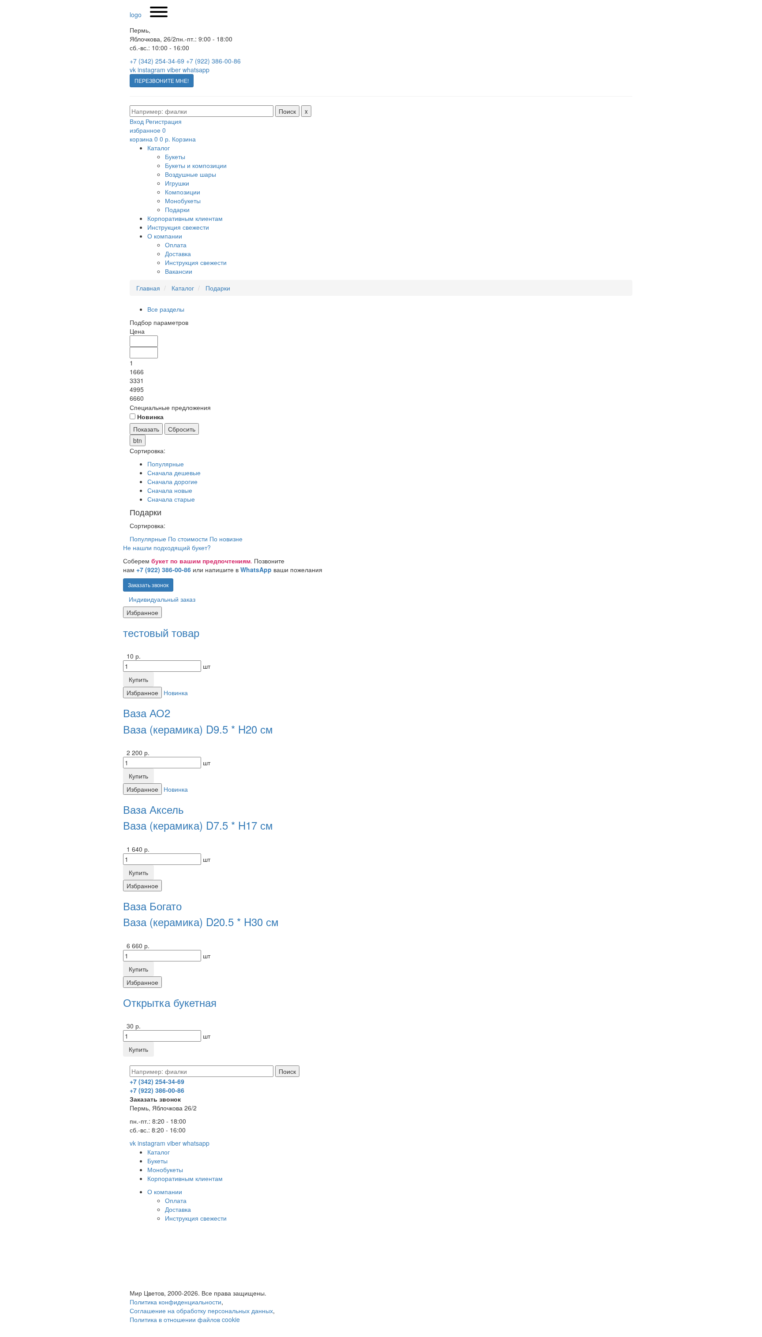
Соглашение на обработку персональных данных (201, 1310)
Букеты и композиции (196, 165)
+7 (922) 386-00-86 (213, 60)
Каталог (158, 147)
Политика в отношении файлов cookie (185, 1319)
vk (133, 69)
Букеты (175, 156)
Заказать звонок (148, 584)
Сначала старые (171, 499)
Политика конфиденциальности (175, 1301)
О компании (164, 235)
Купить (138, 679)
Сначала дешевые (174, 472)
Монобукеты (183, 200)
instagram (151, 69)
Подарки (177, 209)
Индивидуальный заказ (162, 599)
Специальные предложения (170, 407)
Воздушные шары (190, 174)
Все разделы (165, 309)
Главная (148, 287)
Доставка (178, 253)
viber (174, 69)
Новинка (176, 692)
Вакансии (178, 271)
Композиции (182, 191)
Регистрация (164, 121)
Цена (137, 331)
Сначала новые (169, 490)
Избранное (142, 612)
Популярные (165, 463)
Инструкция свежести (178, 227)
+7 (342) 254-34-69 (157, 60)
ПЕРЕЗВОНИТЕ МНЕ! (161, 80)
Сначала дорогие (172, 481)
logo (136, 14)
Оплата (176, 244)
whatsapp (196, 69)
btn (137, 440)
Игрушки (177, 183)
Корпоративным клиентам (185, 218)
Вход (137, 121)
